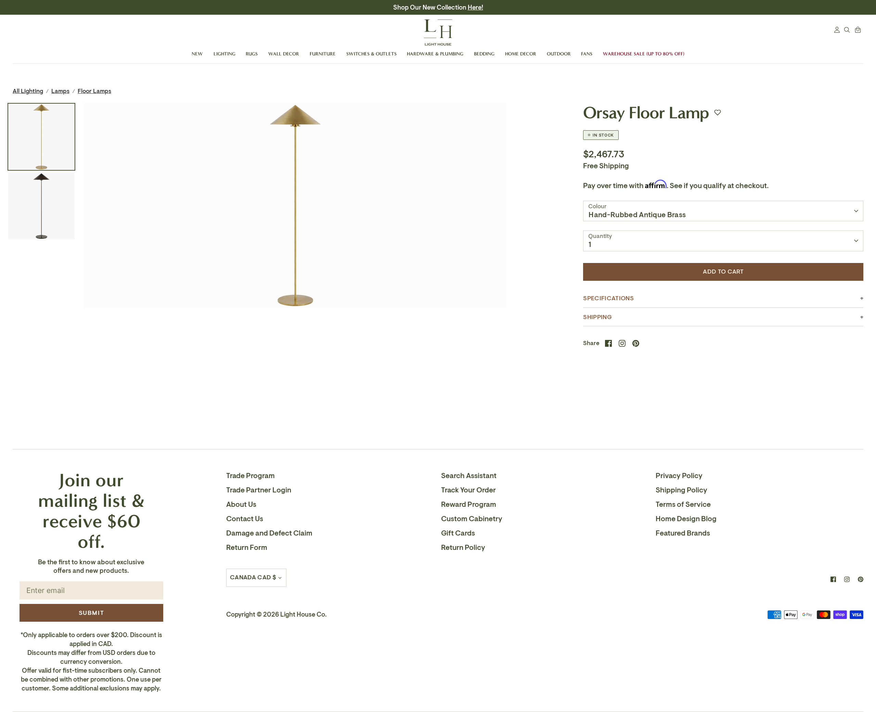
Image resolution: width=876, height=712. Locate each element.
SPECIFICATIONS (608, 298)
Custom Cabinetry (471, 519)
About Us (241, 504)
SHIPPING (597, 317)
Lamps (60, 91)
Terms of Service (683, 504)
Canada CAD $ (253, 577)
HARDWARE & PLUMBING (435, 54)
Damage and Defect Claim (269, 533)
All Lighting (28, 91)
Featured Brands (683, 533)
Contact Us (244, 519)
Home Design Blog (686, 519)
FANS (586, 54)
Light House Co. (303, 614)
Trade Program (250, 475)
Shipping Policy (681, 490)
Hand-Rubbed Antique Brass (637, 215)
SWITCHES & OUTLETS (371, 54)
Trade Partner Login (258, 490)
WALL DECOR (283, 54)
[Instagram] (847, 579)
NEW (197, 54)
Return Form (246, 547)
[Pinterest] (860, 579)
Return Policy (463, 547)
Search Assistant (469, 475)
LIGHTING (224, 54)
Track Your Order (468, 490)
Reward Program (468, 504)
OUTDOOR (559, 54)
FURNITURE (323, 54)
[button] (717, 112)
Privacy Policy (679, 475)
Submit (91, 613)
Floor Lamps (94, 91)
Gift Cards (458, 533)
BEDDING (484, 54)
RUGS (252, 54)
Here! (475, 7)
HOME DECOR (520, 54)
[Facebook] (833, 579)
